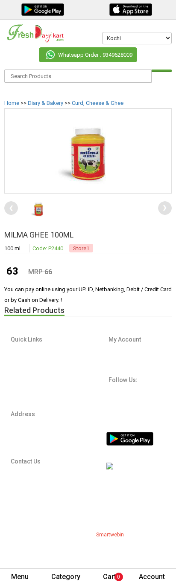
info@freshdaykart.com (42, 474)
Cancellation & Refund (37, 377)
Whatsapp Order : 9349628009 (95, 55)
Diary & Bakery (45, 103)
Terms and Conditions (37, 368)
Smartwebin (110, 535)
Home (11, 103)
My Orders (121, 360)
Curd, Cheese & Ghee (97, 103)
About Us (21, 351)
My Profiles (121, 351)
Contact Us (24, 394)
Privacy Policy (27, 360)
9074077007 (29, 485)
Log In (116, 368)
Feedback (22, 402)
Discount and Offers (35, 385)
